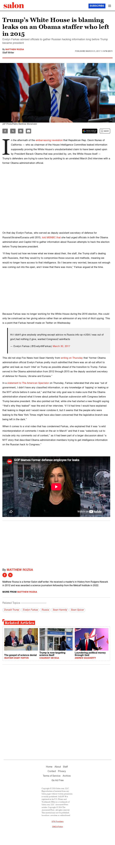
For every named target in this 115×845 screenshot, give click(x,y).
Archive (67, 776)
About (58, 767)
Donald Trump (11, 610)
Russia (45, 610)
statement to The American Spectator (28, 383)
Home (49, 767)
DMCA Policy (57, 827)
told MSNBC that (51, 237)
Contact (52, 771)
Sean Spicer (77, 610)
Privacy (62, 771)
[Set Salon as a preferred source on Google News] (89, 131)
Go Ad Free (58, 780)
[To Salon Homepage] (14, 5)
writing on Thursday (72, 358)
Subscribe (97, 6)
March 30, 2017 (61, 346)
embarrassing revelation (49, 140)
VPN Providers (57, 822)
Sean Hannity (60, 610)
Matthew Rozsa (14, 49)
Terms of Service (51, 776)
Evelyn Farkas (30, 610)
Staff (65, 767)
